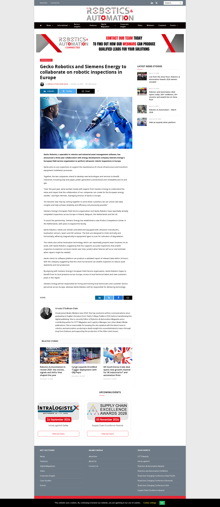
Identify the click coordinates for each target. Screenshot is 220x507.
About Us (93, 461)
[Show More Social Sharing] (97, 91)
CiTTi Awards (143, 456)
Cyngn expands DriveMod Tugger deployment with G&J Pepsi (84, 370)
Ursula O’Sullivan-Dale (58, 84)
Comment (162, 25)
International (62, 25)
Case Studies (45, 481)
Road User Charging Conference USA (153, 485)
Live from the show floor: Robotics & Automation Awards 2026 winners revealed (164, 79)
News (49, 25)
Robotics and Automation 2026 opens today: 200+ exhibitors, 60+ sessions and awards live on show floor (163, 96)
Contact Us (55, 3)
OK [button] (162, 503)
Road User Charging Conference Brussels (155, 481)
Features (93, 25)
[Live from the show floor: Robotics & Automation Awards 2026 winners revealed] (142, 76)
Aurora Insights (77, 25)
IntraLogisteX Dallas (58, 425)
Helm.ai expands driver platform (162, 122)
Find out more (58, 433)
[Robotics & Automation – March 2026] (142, 109)
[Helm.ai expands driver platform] (142, 122)
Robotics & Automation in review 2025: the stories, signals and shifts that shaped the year (52, 371)
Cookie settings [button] (149, 503)
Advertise (43, 3)
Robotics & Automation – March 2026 (162, 111)
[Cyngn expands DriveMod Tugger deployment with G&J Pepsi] (86, 355)
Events (173, 25)
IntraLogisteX (144, 461)
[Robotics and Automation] (110, 14)
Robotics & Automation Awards (151, 466)
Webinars (150, 25)
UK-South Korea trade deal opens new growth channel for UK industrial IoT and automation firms (116, 371)
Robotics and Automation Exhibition (153, 471)
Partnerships (46, 60)
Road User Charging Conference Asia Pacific (156, 476)
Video (140, 25)
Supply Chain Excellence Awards (107, 425)
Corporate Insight (124, 25)
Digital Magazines (105, 25)
